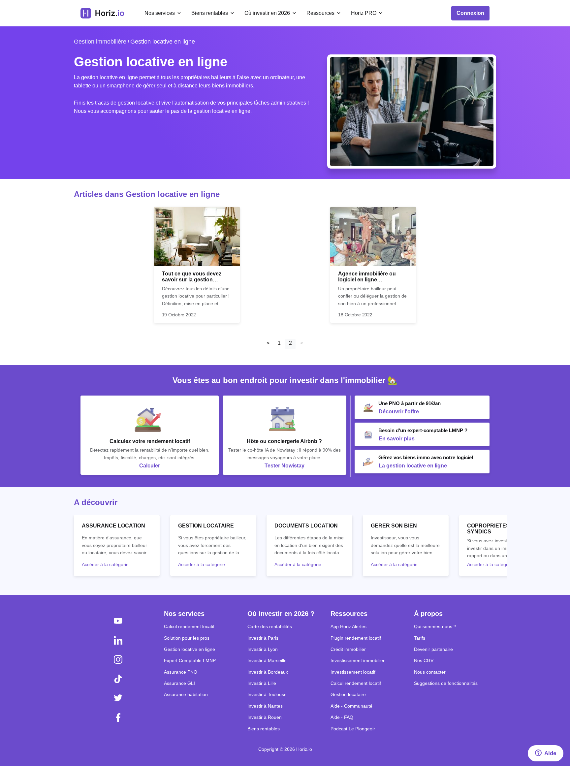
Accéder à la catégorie (105, 564)
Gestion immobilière (100, 41)
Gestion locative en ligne (162, 41)
